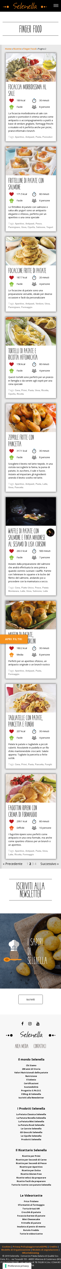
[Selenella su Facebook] (22, 1023)
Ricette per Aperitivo (31, 1166)
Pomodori (47, 137)
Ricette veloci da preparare (31, 1177)
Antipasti (29, 137)
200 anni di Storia (31, 1068)
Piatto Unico (27, 587)
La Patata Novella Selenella (31, 1117)
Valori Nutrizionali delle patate (31, 1072)
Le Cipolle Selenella (31, 1135)
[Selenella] (24, 5)
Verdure (39, 303)
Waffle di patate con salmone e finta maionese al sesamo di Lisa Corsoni (27, 538)
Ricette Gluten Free (31, 1173)
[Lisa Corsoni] (50, 532)
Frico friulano (31, 1201)
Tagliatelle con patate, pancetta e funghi (25, 722)
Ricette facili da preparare (31, 1181)
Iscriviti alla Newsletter (31, 1097)
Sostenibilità (31, 1086)
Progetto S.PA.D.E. (31, 1090)
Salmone (40, 227)
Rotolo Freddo (31, 1230)
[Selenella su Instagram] (29, 1023)
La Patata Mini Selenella (31, 1121)
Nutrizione (31, 1076)
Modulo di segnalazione (45, 1249)
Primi (24, 390)
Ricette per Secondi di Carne (31, 1159)
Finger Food (29, 48)
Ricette (17, 48)
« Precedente (12, 864)
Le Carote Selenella (31, 1128)
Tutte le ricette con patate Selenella (31, 1184)
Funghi (48, 764)
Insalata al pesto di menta (31, 1226)
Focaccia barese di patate (31, 1215)
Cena (17, 390)
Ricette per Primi (31, 1155)
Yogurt (49, 227)
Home (8, 48)
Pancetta (19, 487)
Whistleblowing (30, 1252)
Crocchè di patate (31, 1212)
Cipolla (31, 227)
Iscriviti (30, 999)
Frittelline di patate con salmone (26, 184)
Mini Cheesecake (31, 1219)
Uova (23, 227)
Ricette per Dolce (31, 1170)
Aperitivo (19, 137)
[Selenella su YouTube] (37, 1023)
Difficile (20, 827)
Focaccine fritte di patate (27, 271)
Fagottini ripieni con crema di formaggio (22, 812)
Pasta (38, 137)
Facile (20, 106)
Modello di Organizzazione (16, 1249)
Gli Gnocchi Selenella (31, 1132)
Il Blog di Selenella (31, 1094)
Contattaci (40, 1046)
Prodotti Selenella (31, 1139)
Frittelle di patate (31, 1222)
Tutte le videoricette (31, 1233)
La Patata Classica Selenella (31, 1114)
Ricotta (44, 390)
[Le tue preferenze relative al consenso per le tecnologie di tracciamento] (17, 1266)
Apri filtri (13, 639)
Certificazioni (31, 1083)
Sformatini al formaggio (31, 1204)
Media (20, 654)
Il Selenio (31, 1079)
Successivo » (50, 864)
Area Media (21, 1046)
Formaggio (26, 307)
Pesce (39, 223)
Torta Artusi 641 (31, 1208)
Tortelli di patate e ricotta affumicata (23, 355)
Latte (44, 484)
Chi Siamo (31, 1065)
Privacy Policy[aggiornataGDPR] (30, 1246)
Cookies (6, 1246)
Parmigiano (14, 227)
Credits (53, 1246)
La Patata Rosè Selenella (31, 1125)
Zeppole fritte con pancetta (21, 441)
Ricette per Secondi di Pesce (31, 1163)
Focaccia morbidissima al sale (27, 91)
